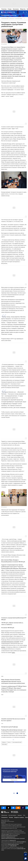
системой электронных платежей (10, 641)
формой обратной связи (13, 844)
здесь (13, 652)
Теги (24, 815)
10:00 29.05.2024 (5, 18)
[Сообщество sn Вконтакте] (13, 807)
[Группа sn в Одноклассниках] (18, 807)
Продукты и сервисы (19, 817)
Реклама (11, 817)
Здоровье (20, 815)
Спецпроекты (4, 817)
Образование (4, 815)
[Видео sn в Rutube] (23, 807)
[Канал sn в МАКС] (3, 807)
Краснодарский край (17, 742)
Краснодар (4, 744)
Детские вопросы (12, 815)
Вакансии (3, 822)
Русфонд (4, 742)
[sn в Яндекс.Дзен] (8, 807)
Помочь (9, 742)
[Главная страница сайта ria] (8, 12)
